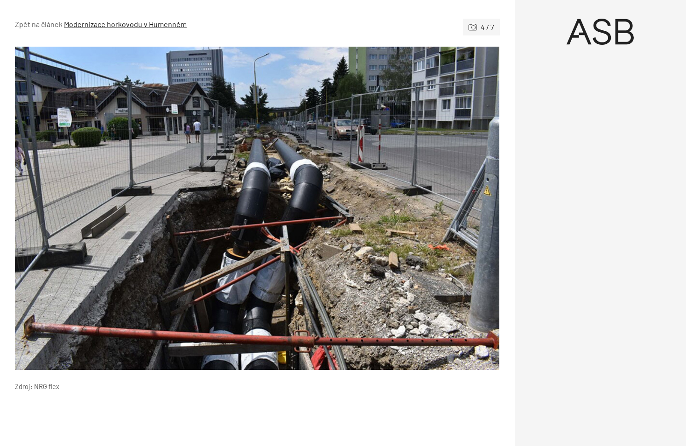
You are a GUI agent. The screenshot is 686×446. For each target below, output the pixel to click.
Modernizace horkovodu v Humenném (125, 24)
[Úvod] (601, 32)
